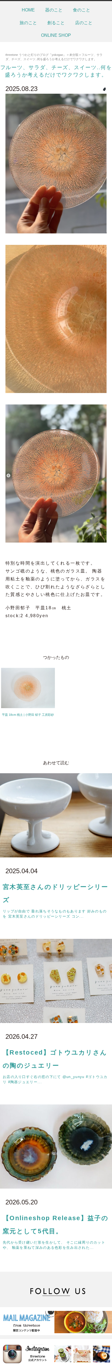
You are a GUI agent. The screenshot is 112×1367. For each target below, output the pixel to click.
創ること (56, 22)
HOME (28, 10)
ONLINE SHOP (56, 35)
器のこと (54, 10)
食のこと (81, 10)
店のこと (83, 22)
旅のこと (28, 22)
